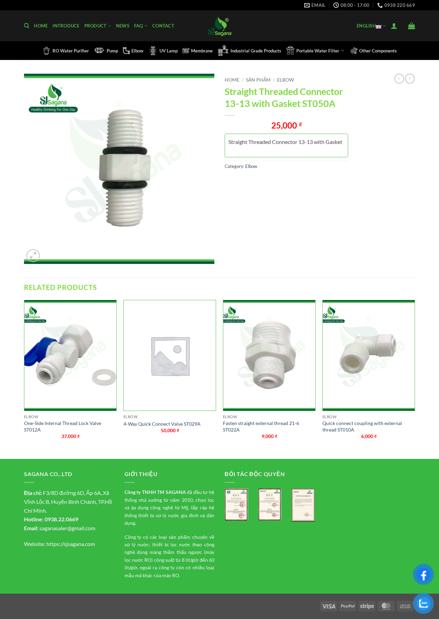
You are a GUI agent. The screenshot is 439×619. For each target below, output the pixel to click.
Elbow (137, 50)
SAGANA (176, 492)
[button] (394, 25)
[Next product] (399, 78)
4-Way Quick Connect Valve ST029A (162, 424)
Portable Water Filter (317, 50)
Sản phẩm (258, 80)
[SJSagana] (220, 26)
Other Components (378, 50)
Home (41, 25)
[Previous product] (410, 78)
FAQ (138, 25)
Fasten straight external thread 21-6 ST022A (261, 426)
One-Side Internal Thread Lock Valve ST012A (62, 426)
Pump (112, 50)
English (366, 25)
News (122, 25)
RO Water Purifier (70, 50)
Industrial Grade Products (255, 50)
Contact (163, 25)
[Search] (26, 25)
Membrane (202, 50)
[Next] (415, 378)
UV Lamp (168, 50)
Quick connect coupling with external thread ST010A (362, 426)
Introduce (65, 25)
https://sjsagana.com (70, 544)
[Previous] (24, 378)
